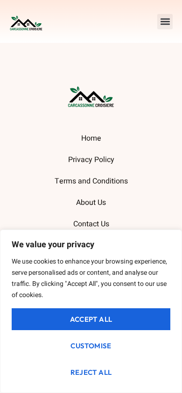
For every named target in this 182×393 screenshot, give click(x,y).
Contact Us (91, 224)
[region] (91, 311)
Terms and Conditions (91, 181)
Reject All (91, 372)
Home (91, 138)
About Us (91, 202)
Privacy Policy (91, 159)
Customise (91, 345)
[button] (165, 21)
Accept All (91, 319)
